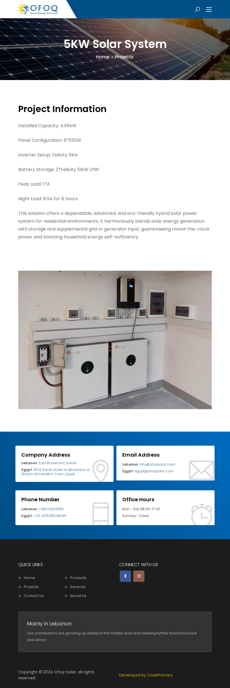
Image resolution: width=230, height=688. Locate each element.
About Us (78, 595)
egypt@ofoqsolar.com (148, 471)
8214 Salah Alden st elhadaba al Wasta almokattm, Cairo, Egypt (55, 471)
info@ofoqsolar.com (148, 464)
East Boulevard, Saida (49, 463)
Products (78, 577)
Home (102, 57)
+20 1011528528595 (43, 515)
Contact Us (34, 595)
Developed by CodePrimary (146, 675)
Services (78, 586)
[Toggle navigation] (209, 9)
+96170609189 (42, 509)
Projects (31, 586)
